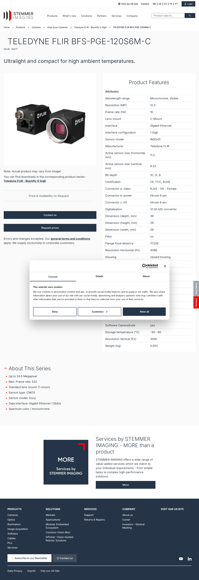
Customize (98, 311)
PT (176, 3)
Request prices (50, 227)
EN (154, 3)
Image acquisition (17, 528)
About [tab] (146, 276)
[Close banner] (165, 266)
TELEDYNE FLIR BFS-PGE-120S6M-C (132, 27)
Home (7, 27)
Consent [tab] (53, 276)
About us (127, 515)
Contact (145, 3)
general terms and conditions (70, 238)
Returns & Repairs (94, 519)
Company (132, 15)
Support (88, 515)
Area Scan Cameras (57, 27)
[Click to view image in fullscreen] (50, 119)
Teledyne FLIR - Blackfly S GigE (90, 27)
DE (160, 3)
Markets (50, 515)
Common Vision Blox (58, 532)
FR (171, 3)
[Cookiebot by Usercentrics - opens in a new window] (144, 266)
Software (12, 533)
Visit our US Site (172, 509)
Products (52, 15)
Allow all (144, 311)
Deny (55, 311)
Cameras (36, 27)
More (126, 484)
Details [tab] (99, 276)
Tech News (196, 289)
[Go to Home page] (18, 15)
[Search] (190, 15)
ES (165, 3)
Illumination (14, 524)
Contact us (50, 215)
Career (126, 519)
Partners (101, 15)
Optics (11, 519)
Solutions (86, 15)
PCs (9, 542)
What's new (69, 15)
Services (116, 15)
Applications (53, 519)
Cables (11, 538)
